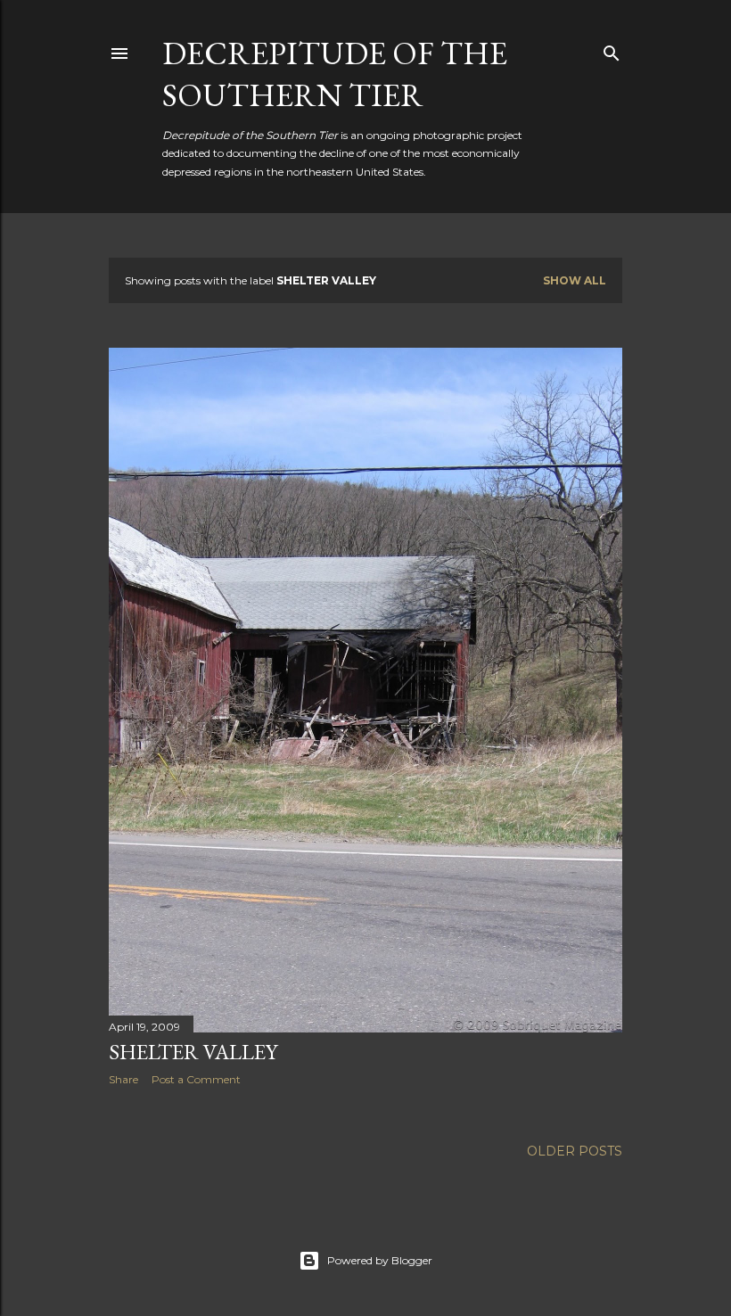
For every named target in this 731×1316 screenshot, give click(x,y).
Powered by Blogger (379, 1260)
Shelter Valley (193, 1051)
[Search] (611, 49)
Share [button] (123, 1079)
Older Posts (574, 1151)
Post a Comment (196, 1079)
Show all (574, 280)
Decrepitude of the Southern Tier (334, 74)
